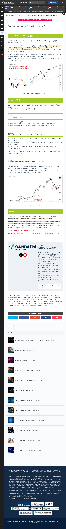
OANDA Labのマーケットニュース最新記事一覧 (49, 286)
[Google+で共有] (35, 317)
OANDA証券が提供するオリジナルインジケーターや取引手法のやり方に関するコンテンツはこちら (35, 233)
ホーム (7, 15)
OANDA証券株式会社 (48, 263)
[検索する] (29, 2)
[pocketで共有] (57, 317)
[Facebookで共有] (24, 317)
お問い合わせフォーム (52, 279)
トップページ (24, 2)
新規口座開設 (53, 2)
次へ (59, 326)
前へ (11, 326)
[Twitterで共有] (13, 317)
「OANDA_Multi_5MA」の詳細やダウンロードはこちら (23, 230)
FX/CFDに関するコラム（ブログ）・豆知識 (20, 15)
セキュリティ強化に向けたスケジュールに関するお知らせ (35, 19)
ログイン (62, 2)
